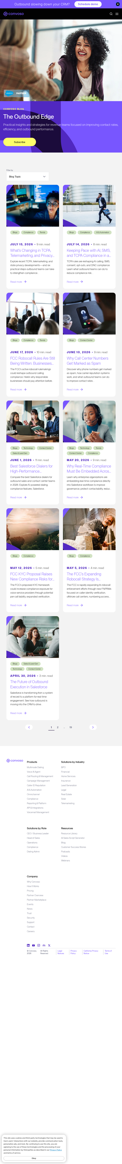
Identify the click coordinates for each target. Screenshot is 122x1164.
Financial (65, 771)
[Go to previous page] (29, 727)
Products (32, 761)
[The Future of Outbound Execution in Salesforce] (32, 637)
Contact (30, 926)
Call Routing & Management (40, 776)
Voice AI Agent (33, 771)
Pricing (30, 890)
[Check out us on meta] (44, 945)
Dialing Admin (33, 851)
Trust (29, 913)
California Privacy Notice (91, 952)
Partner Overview (35, 895)
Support (30, 922)
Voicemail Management (38, 812)
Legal (63, 790)
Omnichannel (33, 794)
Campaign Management (38, 780)
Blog (63, 842)
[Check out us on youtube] (33, 945)
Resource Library (69, 833)
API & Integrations (35, 807)
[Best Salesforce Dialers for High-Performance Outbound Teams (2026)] (32, 421)
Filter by (9, 170)
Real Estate (66, 794)
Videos (64, 856)
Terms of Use (108, 952)
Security (31, 917)
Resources (67, 828)
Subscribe (19, 142)
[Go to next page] (93, 727)
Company (32, 876)
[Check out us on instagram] (38, 945)
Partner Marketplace (36, 900)
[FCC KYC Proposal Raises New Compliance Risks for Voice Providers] (32, 529)
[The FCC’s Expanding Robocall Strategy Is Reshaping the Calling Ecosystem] (89, 529)
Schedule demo (88, 4)
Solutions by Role (36, 828)
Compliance (32, 799)
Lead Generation (69, 785)
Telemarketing (67, 803)
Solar (63, 799)
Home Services (68, 776)
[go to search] (111, 14)
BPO (63, 767)
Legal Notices (61, 952)
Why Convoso (33, 881)
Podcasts (65, 851)
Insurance (66, 780)
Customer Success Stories (73, 847)
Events (30, 904)
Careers (31, 931)
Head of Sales (33, 838)
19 (70, 727)
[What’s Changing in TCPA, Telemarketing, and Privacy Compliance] (32, 206)
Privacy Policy (74, 952)
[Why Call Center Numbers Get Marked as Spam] (89, 314)
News (29, 908)
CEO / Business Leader (38, 833)
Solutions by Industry (73, 761)
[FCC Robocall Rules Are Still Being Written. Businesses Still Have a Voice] (32, 314)
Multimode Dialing (35, 767)
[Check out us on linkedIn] (28, 945)
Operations (32, 842)
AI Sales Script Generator (73, 838)
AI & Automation (34, 790)
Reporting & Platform (36, 803)
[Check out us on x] (49, 945)
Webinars (65, 860)
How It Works (33, 886)
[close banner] (118, 4)
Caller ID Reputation (36, 785)
